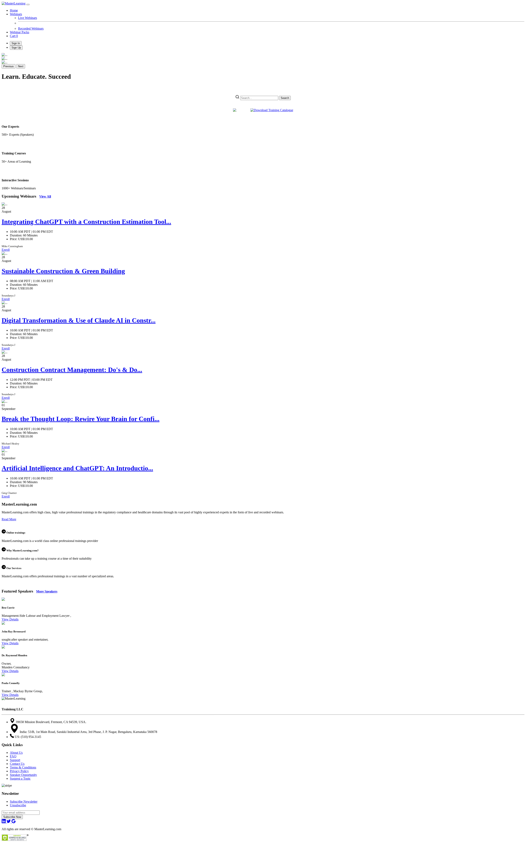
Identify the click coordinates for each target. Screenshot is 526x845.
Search (285, 98)
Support (15, 760)
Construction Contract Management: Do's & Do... (72, 369)
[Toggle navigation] (28, 4)
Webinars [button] (16, 14)
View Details (10, 619)
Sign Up (16, 47)
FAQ (13, 756)
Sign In (16, 43)
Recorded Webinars (31, 28)
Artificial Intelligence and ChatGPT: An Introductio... (77, 468)
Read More (9, 519)
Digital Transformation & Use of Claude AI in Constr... (79, 320)
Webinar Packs (19, 32)
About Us (16, 752)
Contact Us (17, 763)
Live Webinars (27, 18)
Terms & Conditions (23, 767)
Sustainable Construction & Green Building (63, 271)
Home (14, 10)
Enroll (6, 249)
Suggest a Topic (20, 778)
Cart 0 (14, 36)
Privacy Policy (19, 771)
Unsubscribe (18, 805)
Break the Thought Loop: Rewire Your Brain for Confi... (80, 418)
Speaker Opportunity (23, 775)
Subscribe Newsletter (23, 801)
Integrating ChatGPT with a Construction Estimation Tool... (86, 221)
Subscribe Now (12, 816)
